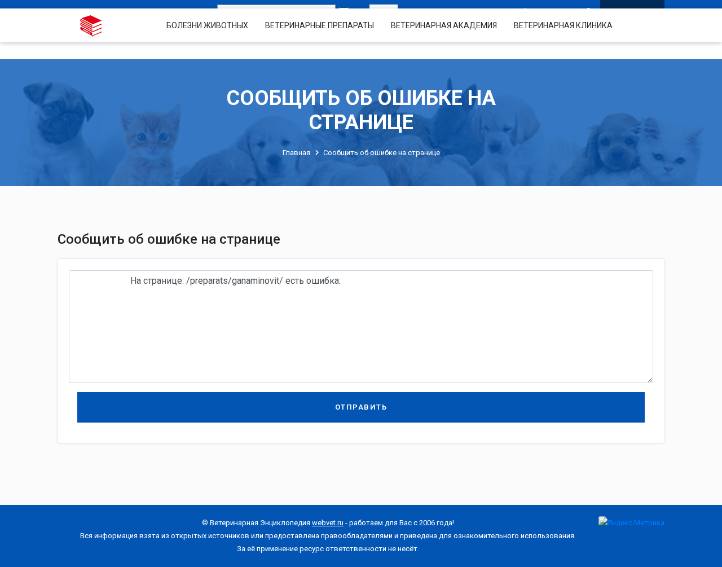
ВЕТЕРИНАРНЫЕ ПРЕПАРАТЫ (319, 25)
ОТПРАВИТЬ (361, 407)
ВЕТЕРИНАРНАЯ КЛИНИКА (563, 25)
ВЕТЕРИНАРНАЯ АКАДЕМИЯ (444, 25)
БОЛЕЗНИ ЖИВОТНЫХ (207, 25)
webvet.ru (328, 522)
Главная (296, 152)
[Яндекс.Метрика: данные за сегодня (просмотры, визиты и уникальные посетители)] (631, 522)
